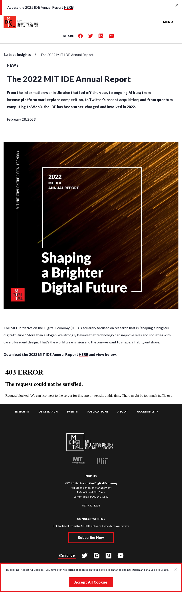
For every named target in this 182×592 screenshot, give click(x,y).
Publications (98, 411)
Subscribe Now (91, 537)
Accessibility (147, 411)
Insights (22, 411)
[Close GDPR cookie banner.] (175, 569)
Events (72, 411)
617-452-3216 (91, 505)
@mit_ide (67, 555)
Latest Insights (17, 54)
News (13, 65)
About (122, 411)
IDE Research (48, 411)
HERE (68, 7)
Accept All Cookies (91, 582)
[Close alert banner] (176, 5)
